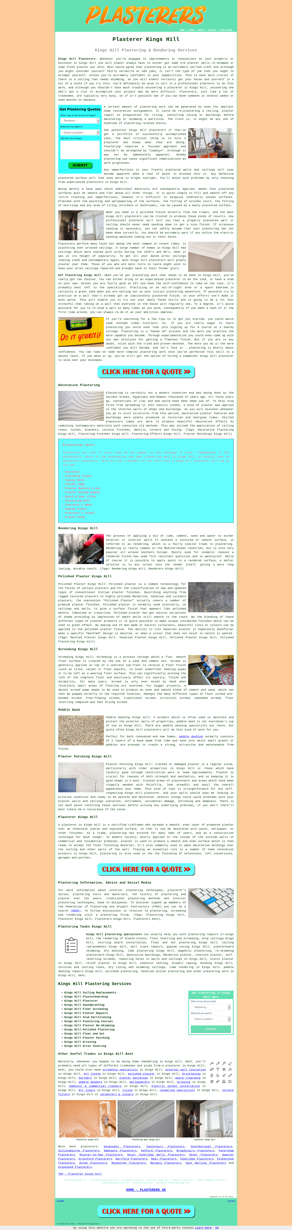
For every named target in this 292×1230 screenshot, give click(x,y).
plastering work (153, 106)
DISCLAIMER (226, 30)
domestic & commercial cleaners (95, 1086)
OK (217, 1227)
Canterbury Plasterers (165, 1146)
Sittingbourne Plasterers (78, 1150)
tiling (127, 1090)
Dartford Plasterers (132, 1158)
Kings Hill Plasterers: (77, 58)
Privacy (231, 1201)
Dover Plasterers (203, 1154)
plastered (173, 169)
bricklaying (191, 1073)
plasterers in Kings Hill (107, 182)
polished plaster (141, 1073)
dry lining (92, 1073)
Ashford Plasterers (156, 1150)
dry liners (86, 1090)
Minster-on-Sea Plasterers (101, 1154)
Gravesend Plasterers (75, 1167)
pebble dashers (90, 1082)
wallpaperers (140, 1082)
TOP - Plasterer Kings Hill (80, 1174)
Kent (81, 975)
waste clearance (188, 1078)
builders (85, 1078)
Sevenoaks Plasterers (122, 1146)
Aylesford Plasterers (95, 1158)
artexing (183, 1082)
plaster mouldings (133, 1078)
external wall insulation (185, 1069)
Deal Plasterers (163, 1158)
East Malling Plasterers (206, 1163)
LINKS (191, 30)
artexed (91, 247)
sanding (112, 228)
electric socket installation (175, 1086)
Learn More (203, 1227)
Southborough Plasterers (211, 1146)
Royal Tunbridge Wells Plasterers (156, 1154)
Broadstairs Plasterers (195, 1150)
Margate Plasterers (165, 1163)
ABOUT (201, 30)
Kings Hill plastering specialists (114, 934)
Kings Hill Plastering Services (94, 984)
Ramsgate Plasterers (120, 1150)
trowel (204, 212)
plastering (112, 158)
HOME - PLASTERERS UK (146, 1190)
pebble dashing (191, 736)
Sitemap (60, 1201)
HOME (182, 30)
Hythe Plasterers (93, 1163)
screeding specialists (120, 1069)
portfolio (124, 134)
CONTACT (212, 30)
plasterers (89, 1146)
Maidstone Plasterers (128, 1163)
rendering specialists (177, 1090)
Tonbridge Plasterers (197, 1158)
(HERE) (76, 910)
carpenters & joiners (117, 1094)
